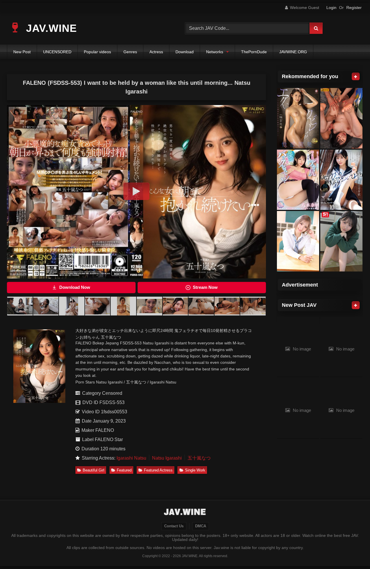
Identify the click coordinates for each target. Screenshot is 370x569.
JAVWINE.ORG (293, 51)
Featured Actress (158, 470)
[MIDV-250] (298, 180)
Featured (124, 470)
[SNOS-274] (341, 241)
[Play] (136, 191)
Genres (130, 51)
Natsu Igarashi (167, 458)
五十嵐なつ (199, 458)
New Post (22, 51)
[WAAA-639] (341, 180)
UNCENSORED (57, 51)
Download (184, 51)
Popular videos (97, 51)
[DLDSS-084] (298, 118)
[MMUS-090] (298, 241)
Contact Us (174, 526)
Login (331, 7)
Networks (214, 51)
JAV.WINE (50, 28)
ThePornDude (254, 51)
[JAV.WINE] (185, 512)
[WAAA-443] (341, 118)
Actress (156, 51)
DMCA (200, 526)
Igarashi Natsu (131, 458)
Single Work (195, 470)
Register (354, 7)
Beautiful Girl (93, 470)
